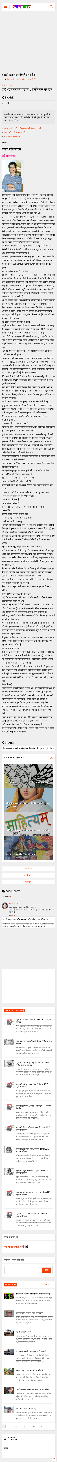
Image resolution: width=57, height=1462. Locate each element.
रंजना (11, 903)
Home (3, 85)
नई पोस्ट (28, 869)
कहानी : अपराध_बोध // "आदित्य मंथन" (21, 854)
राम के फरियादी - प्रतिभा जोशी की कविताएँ (29, 1370)
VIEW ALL (48, 1284)
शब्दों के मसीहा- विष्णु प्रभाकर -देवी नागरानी (29, 1313)
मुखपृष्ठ (6, 1448)
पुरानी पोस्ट (28, 875)
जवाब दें (11, 915)
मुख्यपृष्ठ (28, 882)
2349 (24, 1426)
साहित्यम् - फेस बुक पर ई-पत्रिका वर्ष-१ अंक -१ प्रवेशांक (27, 830)
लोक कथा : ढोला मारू (12, 136)
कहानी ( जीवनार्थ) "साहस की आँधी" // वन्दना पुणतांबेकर (27, 782)
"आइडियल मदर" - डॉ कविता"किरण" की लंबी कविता (32, 1389)
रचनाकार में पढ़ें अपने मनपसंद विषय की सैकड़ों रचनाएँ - (33, 1294)
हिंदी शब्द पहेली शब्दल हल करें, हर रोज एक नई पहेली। (22, 79)
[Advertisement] (28, 40)
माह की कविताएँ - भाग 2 (23, 1332)
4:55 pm (16, 903)
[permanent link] (8, 103)
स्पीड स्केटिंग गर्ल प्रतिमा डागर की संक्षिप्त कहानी (22, 128)
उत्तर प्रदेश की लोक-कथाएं (14, 132)
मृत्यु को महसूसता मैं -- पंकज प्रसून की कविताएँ (31, 1351)
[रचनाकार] (21, 7)
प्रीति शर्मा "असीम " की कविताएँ (26, 1409)
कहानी (10, 85)
